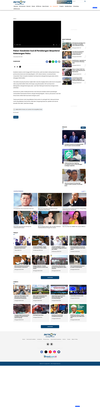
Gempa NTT (55, 6)
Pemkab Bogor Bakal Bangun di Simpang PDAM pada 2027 (78, 79)
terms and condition (31, 339)
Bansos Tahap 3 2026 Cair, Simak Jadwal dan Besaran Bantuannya (78, 70)
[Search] (85, 1)
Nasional (16, 6)
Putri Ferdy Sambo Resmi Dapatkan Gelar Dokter (20, 247)
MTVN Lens (38, 6)
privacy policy (46, 339)
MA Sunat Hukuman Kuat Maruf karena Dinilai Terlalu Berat (21, 266)
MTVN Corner (17, 8)
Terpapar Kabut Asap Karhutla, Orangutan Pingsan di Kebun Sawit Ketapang (21, 316)
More (83, 127)
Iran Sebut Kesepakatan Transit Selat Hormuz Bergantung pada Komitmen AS (78, 53)
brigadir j (16, 117)
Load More (50, 277)
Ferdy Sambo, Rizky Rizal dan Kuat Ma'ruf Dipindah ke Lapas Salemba (59, 267)
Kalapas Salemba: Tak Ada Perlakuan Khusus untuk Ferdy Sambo (40, 267)
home (14, 18)
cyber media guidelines (56, 339)
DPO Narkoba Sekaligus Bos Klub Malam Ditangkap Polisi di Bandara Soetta (78, 44)
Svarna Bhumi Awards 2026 (76, 295)
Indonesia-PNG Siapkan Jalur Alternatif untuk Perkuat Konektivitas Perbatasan (21, 297)
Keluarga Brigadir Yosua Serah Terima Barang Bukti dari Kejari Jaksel (77, 248)
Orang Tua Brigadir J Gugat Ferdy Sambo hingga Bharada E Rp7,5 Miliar (59, 248)
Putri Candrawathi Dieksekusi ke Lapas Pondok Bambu (77, 266)
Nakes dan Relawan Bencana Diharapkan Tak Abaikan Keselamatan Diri (40, 297)
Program (61, 6)
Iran (51, 6)
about (23, 339)
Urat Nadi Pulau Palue (38, 315)
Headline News (68, 6)
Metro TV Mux (75, 339)
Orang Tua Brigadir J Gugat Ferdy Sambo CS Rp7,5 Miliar (39, 247)
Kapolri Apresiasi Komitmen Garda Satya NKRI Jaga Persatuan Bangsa (58, 297)
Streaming (76, 6)
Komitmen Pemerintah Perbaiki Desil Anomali (57, 316)
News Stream (45, 6)
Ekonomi (28, 6)
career (68, 339)
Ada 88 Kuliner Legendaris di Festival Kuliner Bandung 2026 (79, 62)
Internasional (22, 6)
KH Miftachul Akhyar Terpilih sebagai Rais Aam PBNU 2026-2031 (77, 316)
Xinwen (33, 6)
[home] (50, 335)
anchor (64, 339)
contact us (39, 339)
